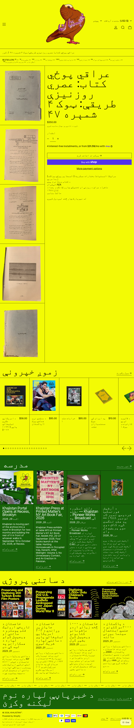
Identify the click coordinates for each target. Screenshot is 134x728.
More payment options (89, 168)
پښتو (96, 20)
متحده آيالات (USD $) (116, 20)
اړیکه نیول (28, 722)
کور (4, 52)
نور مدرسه (123, 466)
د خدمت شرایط (8, 722)
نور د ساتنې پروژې (118, 581)
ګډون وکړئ (123, 698)
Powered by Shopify (11, 716)
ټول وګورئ (123, 373)
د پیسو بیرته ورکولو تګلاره (14, 719)
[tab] (3, 448)
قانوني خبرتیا (8, 724)
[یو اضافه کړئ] (58, 139)
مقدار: (51, 133)
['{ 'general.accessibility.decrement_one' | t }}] (48, 139)
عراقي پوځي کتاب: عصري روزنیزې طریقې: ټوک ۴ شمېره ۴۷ (42, 52)
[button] (123, 27)
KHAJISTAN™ (16, 712)
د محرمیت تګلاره (35, 719)
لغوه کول (21, 724)
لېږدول (19, 722)
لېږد (75, 126)
